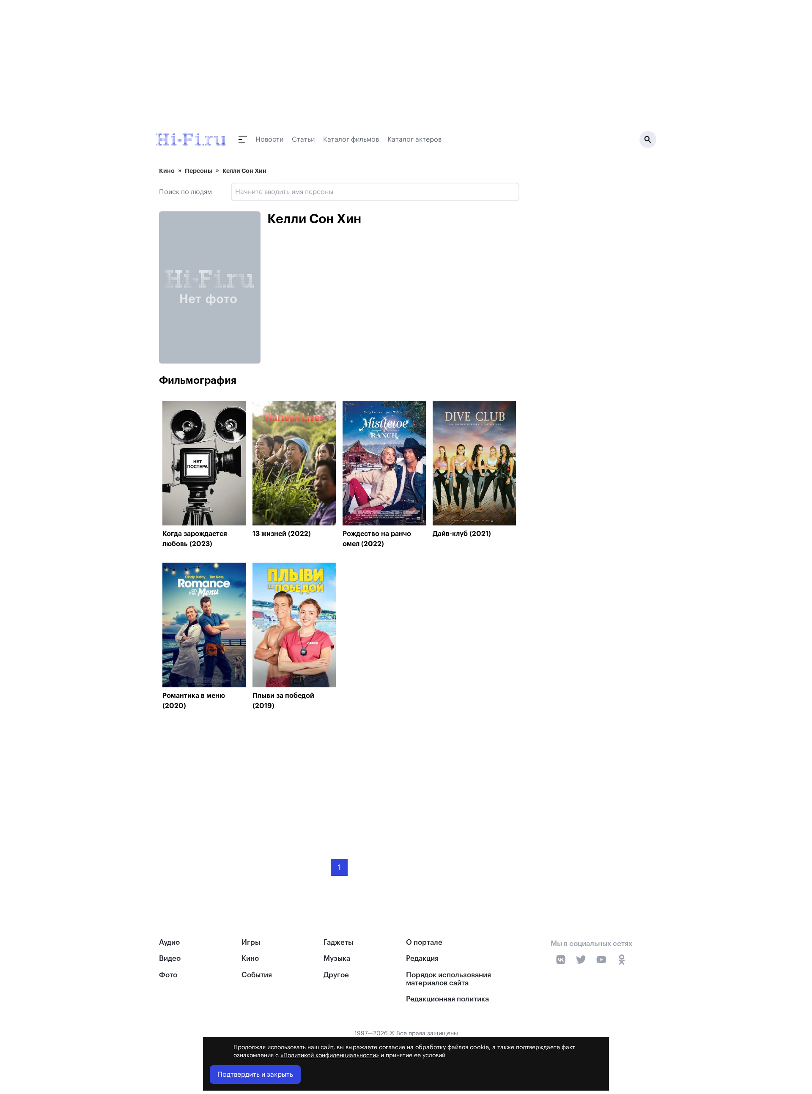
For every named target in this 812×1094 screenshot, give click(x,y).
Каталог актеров (414, 139)
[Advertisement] (339, 778)
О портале (424, 942)
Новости (269, 139)
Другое (336, 975)
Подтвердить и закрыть (255, 1074)
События (256, 975)
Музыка (337, 958)
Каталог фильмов (351, 139)
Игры (250, 942)
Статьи (303, 139)
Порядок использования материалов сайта (448, 979)
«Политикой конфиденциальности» (329, 1055)
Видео (170, 958)
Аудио (169, 942)
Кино (167, 171)
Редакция (422, 958)
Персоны (198, 171)
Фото (168, 975)
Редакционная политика (447, 999)
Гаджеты (338, 942)
